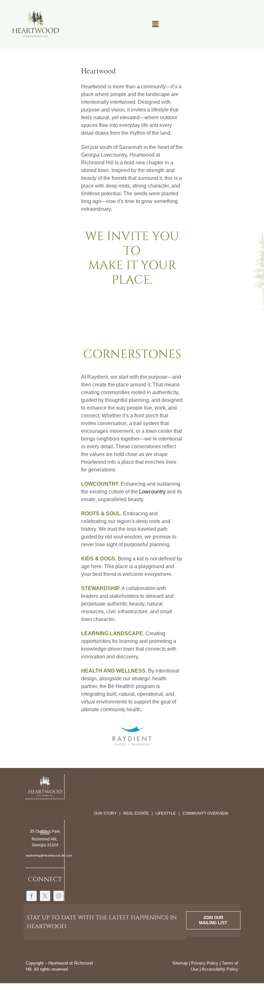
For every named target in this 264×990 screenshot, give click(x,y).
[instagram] (58, 896)
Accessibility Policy (220, 969)
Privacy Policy (204, 963)
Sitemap (180, 963)
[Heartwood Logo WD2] (35, 12)
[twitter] (45, 896)
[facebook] (31, 896)
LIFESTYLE (166, 813)
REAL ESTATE (136, 813)
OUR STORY (105, 813)
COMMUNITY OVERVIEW (205, 813)
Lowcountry (152, 491)
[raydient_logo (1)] (132, 729)
